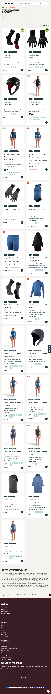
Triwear (3, 627)
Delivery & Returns (5, 650)
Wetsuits (3, 625)
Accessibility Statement (6, 657)
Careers (3, 618)
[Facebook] (21, 677)
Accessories (4, 634)
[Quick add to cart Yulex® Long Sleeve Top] (46, 322)
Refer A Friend (4, 611)
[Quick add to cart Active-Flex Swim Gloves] (22, 222)
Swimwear (3, 632)
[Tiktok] (27, 677)
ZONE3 (46, 684)
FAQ (2, 644)
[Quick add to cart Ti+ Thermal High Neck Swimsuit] (46, 122)
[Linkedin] (30, 677)
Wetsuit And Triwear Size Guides (9, 648)
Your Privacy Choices (6, 659)
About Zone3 (4, 607)
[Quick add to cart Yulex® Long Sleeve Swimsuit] (46, 169)
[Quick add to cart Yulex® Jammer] (22, 270)
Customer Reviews (5, 613)
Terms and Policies (25, 681)
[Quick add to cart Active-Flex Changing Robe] (46, 273)
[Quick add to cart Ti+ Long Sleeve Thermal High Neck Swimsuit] (22, 177)
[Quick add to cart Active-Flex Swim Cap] (46, 367)
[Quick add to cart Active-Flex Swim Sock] (22, 318)
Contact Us (4, 646)
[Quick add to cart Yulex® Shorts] (46, 419)
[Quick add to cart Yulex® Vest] (22, 512)
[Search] (40, 3)
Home (3, 7)
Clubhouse (3, 609)
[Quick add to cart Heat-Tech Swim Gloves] (46, 70)
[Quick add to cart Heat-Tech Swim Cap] (22, 117)
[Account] (43, 3)
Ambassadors (4, 615)
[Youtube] (25, 677)
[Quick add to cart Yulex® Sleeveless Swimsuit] (46, 226)
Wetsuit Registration (6, 655)
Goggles (3, 630)
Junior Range (4, 636)
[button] (47, 25)
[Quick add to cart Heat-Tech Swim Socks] (22, 70)
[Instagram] (23, 677)
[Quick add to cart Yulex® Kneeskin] (22, 468)
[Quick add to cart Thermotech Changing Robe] (46, 515)
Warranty (3, 652)
